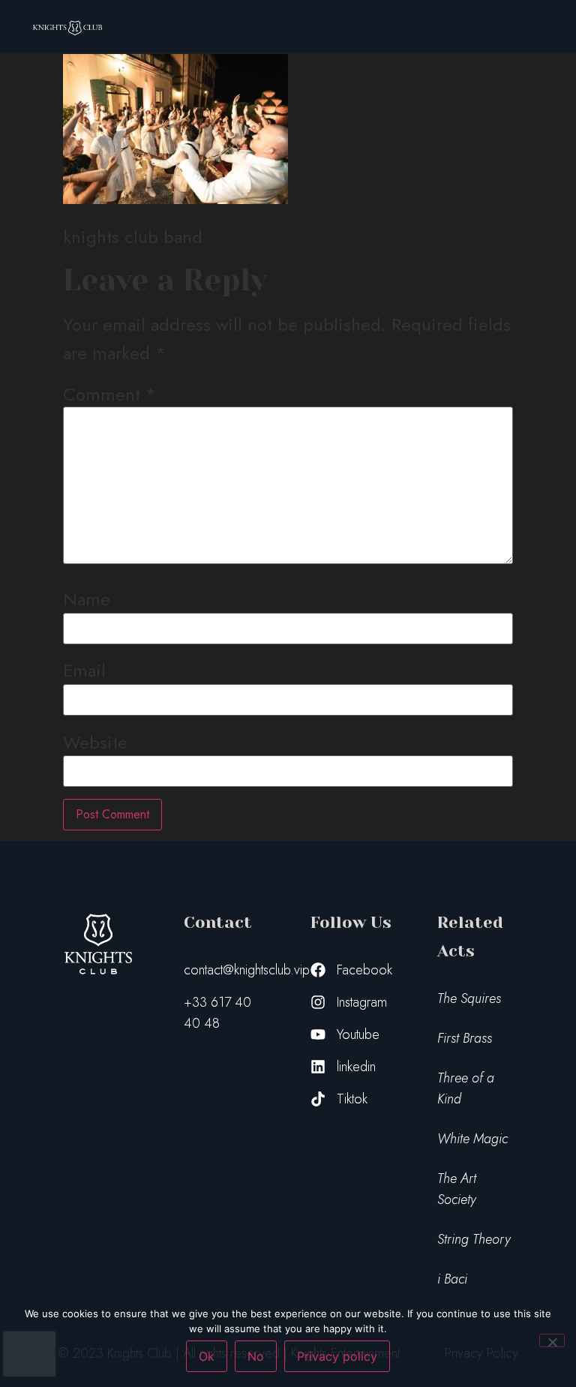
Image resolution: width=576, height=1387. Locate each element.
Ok (206, 1356)
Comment (109, 395)
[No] (552, 1340)
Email (84, 671)
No (256, 1356)
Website (95, 743)
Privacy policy (337, 1356)
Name (86, 599)
